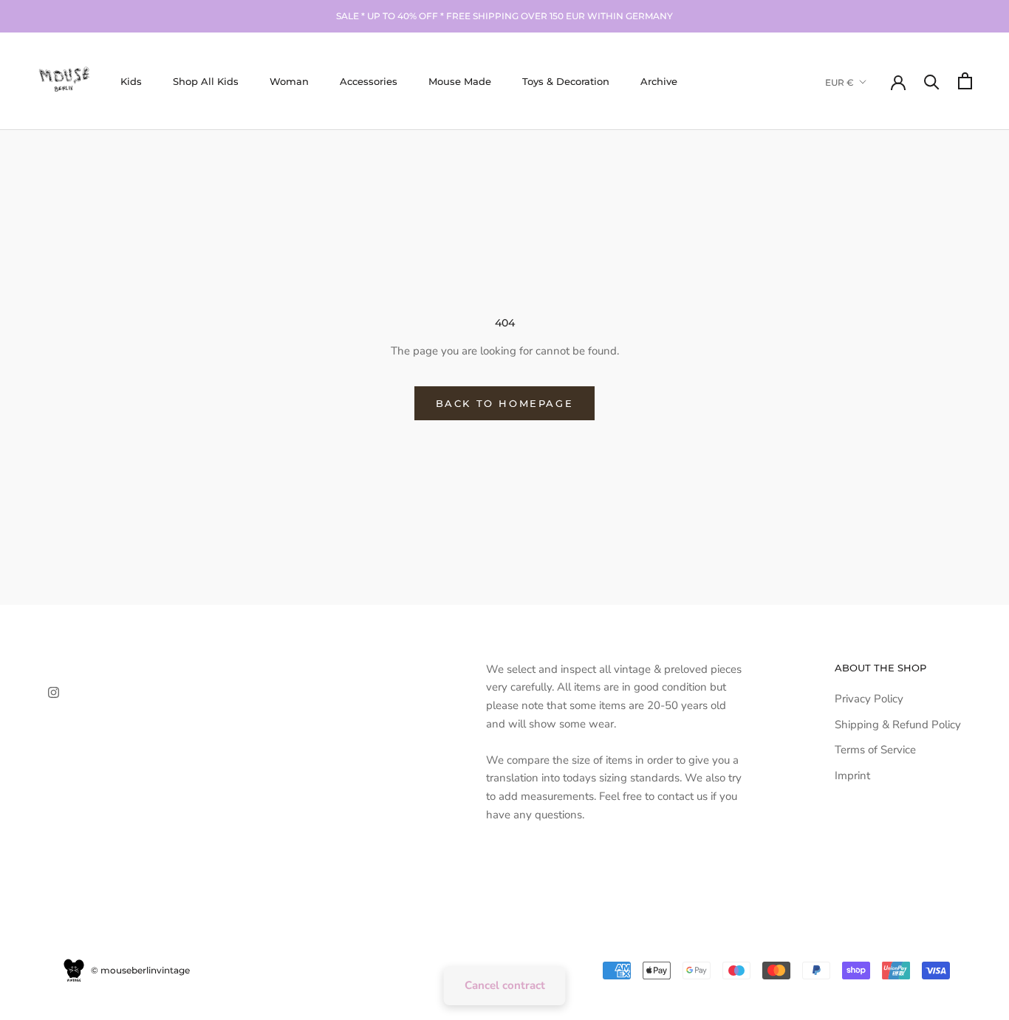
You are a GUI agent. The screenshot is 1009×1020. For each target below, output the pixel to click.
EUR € (839, 81)
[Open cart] (965, 80)
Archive (658, 80)
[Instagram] (53, 691)
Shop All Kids (206, 80)
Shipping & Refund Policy (898, 724)
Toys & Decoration (565, 80)
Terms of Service (875, 749)
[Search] (932, 81)
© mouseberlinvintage (139, 970)
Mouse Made (459, 80)
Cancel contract (505, 985)
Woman (289, 80)
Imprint (852, 775)
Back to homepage (505, 403)
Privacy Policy (869, 698)
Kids (131, 80)
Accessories (368, 80)
